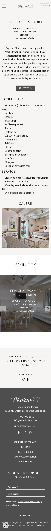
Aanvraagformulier (25, 456)
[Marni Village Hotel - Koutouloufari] (25, 5)
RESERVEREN (45, 6)
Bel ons (25, 447)
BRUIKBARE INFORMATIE (25, 442)
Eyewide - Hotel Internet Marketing (31, 525)
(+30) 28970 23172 (25, 416)
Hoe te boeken (25, 452)
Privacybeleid (25, 461)
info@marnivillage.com (25, 420)
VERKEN (25, 317)
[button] (46, 228)
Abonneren (25, 515)
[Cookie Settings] (6, 525)
